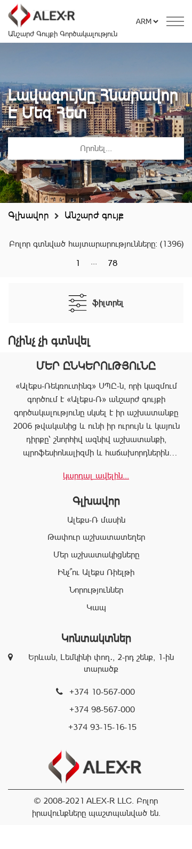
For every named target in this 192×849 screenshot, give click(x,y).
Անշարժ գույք (94, 215)
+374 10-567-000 (102, 692)
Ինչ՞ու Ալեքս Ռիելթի (96, 572)
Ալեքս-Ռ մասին (96, 520)
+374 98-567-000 (102, 709)
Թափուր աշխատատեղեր (96, 537)
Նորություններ (96, 590)
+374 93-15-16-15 (102, 727)
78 (112, 263)
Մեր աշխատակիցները (96, 554)
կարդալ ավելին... (96, 475)
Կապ (96, 607)
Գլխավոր (28, 215)
